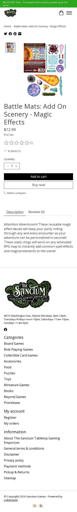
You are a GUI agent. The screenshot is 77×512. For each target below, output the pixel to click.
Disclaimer (11, 454)
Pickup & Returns (16, 472)
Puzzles (9, 373)
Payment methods (17, 466)
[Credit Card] (40, 506)
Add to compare (16, 193)
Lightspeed (11, 500)
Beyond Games (15, 397)
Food (7, 367)
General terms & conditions (24, 448)
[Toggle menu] (69, 13)
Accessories (12, 361)
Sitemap (10, 478)
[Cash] (34, 506)
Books (8, 391)
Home (7, 26)
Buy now (38, 185)
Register (10, 417)
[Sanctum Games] (10, 13)
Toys (7, 379)
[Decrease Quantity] (7, 166)
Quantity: (9, 159)
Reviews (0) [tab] (36, 212)
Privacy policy (14, 460)
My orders (11, 423)
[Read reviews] (17, 142)
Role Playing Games (18, 349)
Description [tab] (14, 212)
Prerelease (12, 403)
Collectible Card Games (21, 355)
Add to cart (39, 176)
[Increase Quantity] (16, 166)
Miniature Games (16, 385)
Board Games (14, 343)
